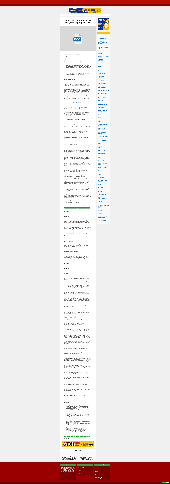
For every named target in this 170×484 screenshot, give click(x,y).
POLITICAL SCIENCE (101, 177)
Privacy (107, 482)
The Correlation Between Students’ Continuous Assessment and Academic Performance (86, 454)
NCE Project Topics (81, 467)
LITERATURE (99, 143)
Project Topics (69, 5)
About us (86, 5)
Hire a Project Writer (81, 473)
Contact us (92, 5)
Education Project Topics (77, 19)
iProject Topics (63, 5)
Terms (109, 482)
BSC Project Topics (81, 471)
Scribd (96, 474)
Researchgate (97, 471)
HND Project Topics (81, 470)
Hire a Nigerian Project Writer (78, 5)
